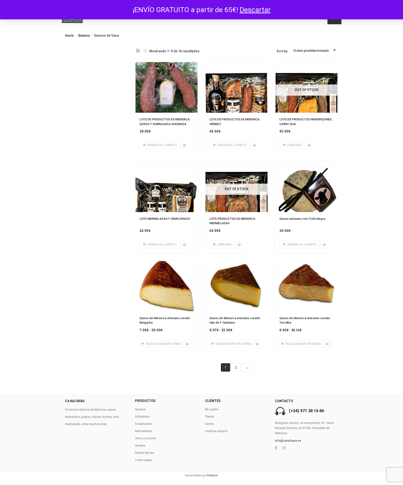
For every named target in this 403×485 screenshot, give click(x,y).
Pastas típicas (144, 452)
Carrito (209, 424)
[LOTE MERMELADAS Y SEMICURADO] (166, 164)
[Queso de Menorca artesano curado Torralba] (306, 263)
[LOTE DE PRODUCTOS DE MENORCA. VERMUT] (236, 64)
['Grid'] (138, 51)
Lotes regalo (143, 460)
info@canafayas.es (288, 440)
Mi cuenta (211, 409)
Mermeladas (143, 431)
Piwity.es (212, 475)
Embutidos (142, 416)
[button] (159, 145)
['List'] (145, 51)
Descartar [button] (255, 10)
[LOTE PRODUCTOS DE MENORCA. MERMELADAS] (236, 164)
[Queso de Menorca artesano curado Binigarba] (166, 263)
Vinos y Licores (145, 438)
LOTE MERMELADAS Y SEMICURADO (164, 218)
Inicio (69, 35)
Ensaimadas (143, 424)
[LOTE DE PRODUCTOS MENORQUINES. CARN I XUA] (306, 64)
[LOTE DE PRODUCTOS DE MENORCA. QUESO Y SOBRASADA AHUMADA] (166, 64)
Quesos (84, 35)
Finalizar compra (216, 431)
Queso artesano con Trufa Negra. (302, 218)
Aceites (140, 445)
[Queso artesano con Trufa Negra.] (306, 164)
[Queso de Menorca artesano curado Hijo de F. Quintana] (236, 263)
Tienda (209, 416)
